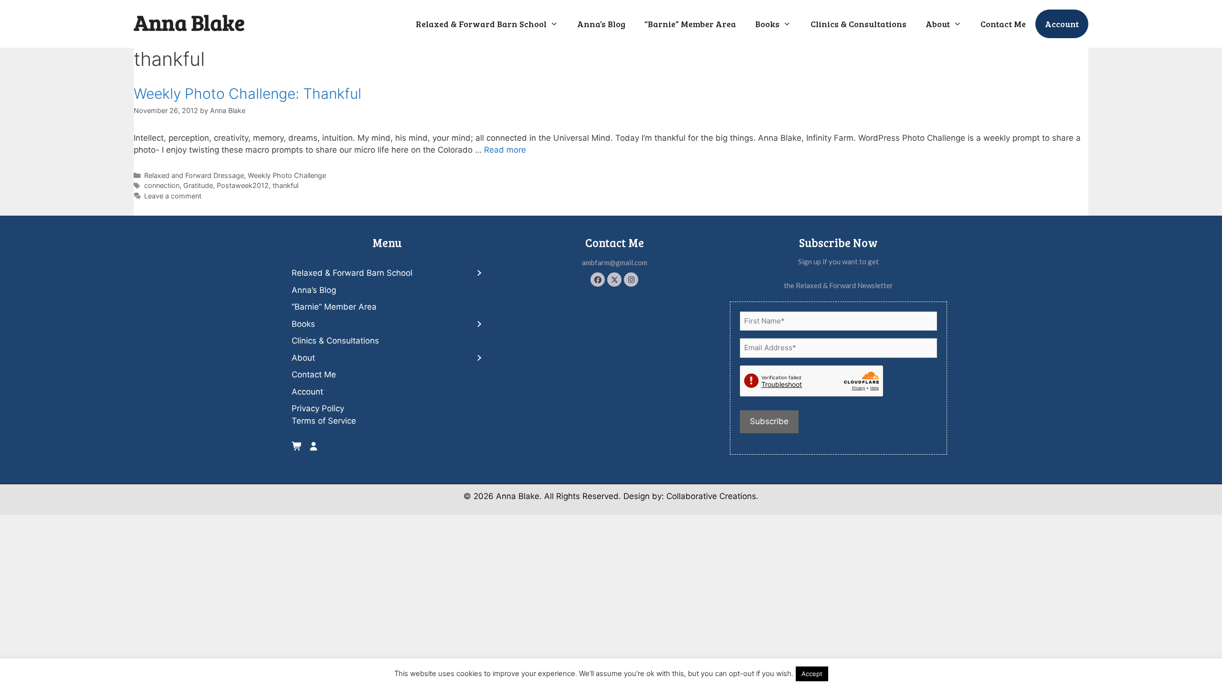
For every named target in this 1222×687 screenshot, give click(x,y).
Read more (505, 150)
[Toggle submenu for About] (478, 358)
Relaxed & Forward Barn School (481, 24)
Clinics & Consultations (858, 24)
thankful (285, 185)
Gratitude (198, 185)
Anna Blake (189, 22)
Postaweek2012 (243, 185)
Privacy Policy (318, 408)
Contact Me (1003, 24)
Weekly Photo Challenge (287, 175)
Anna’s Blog (601, 24)
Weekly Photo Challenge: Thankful (247, 93)
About (938, 24)
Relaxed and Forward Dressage (194, 175)
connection (161, 185)
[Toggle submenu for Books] (478, 324)
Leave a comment (172, 196)
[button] (597, 279)
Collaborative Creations (711, 496)
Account (1062, 24)
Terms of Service (324, 421)
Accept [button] (811, 673)
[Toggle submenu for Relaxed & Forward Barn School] (478, 274)
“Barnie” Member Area (690, 24)
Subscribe (769, 421)
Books (767, 24)
